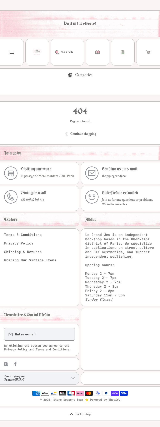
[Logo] (37, 52)
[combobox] (67, 52)
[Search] (55, 52)
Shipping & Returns (23, 252)
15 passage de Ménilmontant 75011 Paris (47, 176)
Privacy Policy (18, 243)
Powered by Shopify (105, 400)
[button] (148, 52)
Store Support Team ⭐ (71, 400)
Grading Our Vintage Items (30, 260)
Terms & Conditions (23, 235)
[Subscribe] (69, 334)
